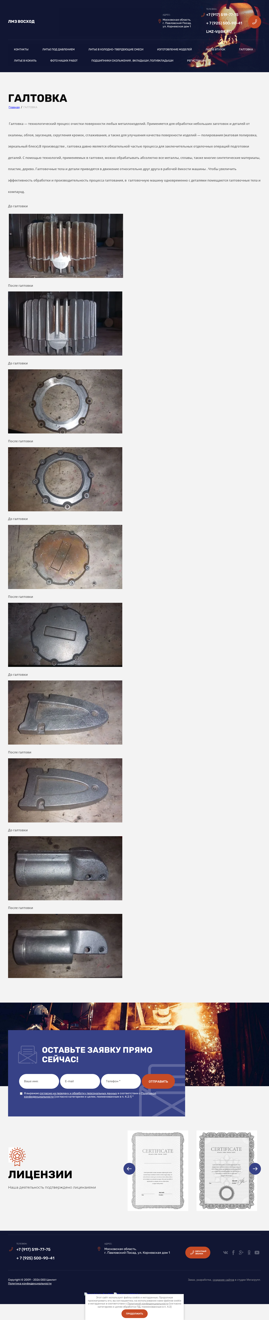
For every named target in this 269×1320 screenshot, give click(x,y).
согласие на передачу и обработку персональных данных (78, 1093)
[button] (254, 21)
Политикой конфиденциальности (148, 1303)
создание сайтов (223, 1279)
